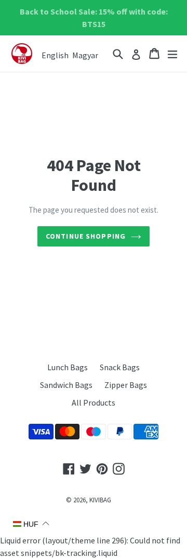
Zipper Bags (125, 385)
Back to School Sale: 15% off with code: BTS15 (94, 17)
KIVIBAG (100, 500)
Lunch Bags (67, 367)
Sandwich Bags (66, 385)
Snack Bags (120, 367)
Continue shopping (86, 236)
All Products (93, 402)
